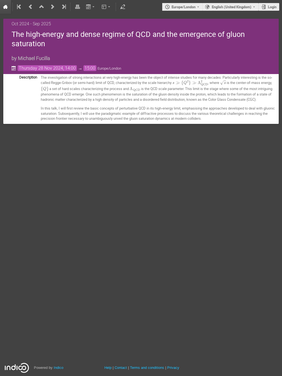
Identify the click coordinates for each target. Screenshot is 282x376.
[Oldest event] (19, 7)
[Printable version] (77, 7)
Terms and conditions (147, 367)
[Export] (91, 7)
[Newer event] (52, 7)
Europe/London (184, 6)
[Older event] (30, 7)
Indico (58, 367)
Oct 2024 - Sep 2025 (31, 23)
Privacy (173, 367)
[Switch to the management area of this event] (122, 7)
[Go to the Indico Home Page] (5, 7)
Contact (121, 367)
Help (108, 367)
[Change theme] (106, 7)
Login (272, 6)
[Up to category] (41, 7)
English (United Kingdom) (231, 6)
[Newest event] (63, 7)
